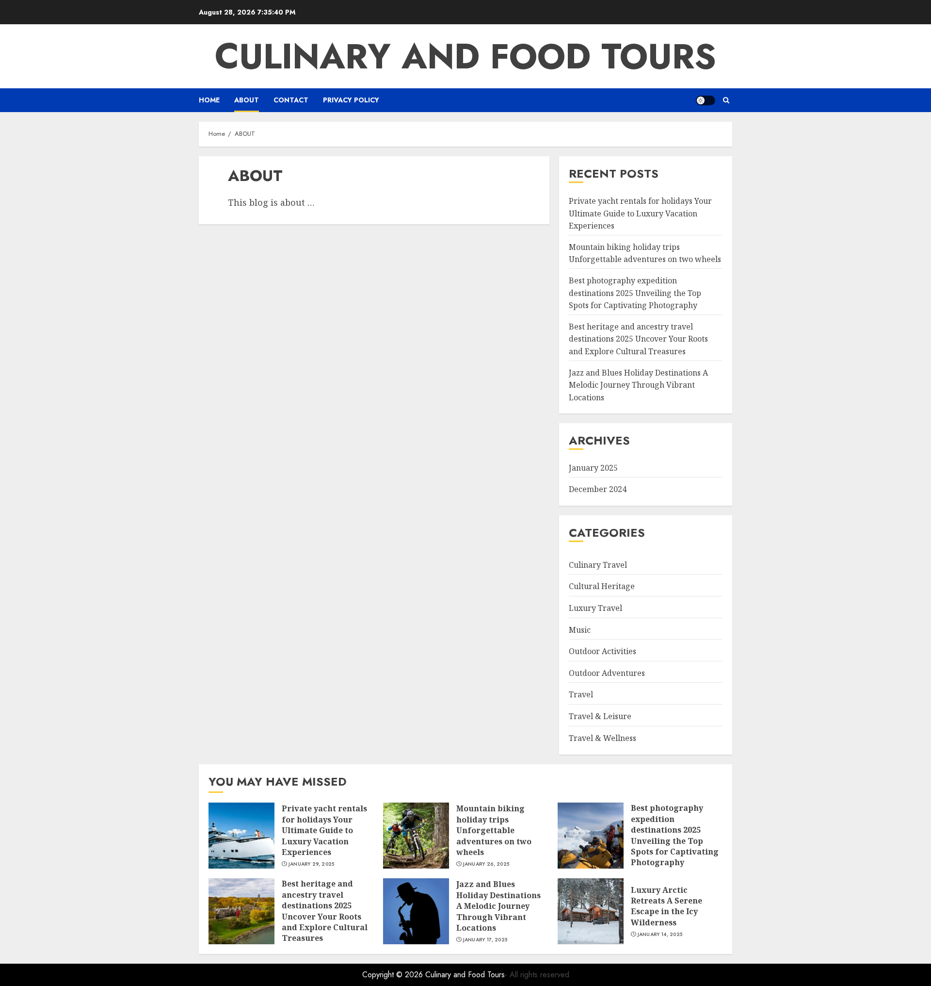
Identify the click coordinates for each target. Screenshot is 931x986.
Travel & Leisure (600, 716)
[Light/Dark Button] (705, 100)
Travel (581, 694)
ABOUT (246, 100)
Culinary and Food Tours (465, 56)
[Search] (726, 100)
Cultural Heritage (602, 586)
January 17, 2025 (485, 940)
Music (580, 629)
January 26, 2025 (486, 864)
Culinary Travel (598, 564)
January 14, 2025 (660, 934)
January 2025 (593, 467)
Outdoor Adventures (607, 673)
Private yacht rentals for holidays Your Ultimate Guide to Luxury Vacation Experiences (640, 213)
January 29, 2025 (312, 864)
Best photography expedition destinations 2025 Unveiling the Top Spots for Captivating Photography (635, 293)
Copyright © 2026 (393, 974)
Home (209, 100)
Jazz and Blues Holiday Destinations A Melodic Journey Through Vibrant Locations (638, 385)
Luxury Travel (595, 608)
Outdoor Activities (602, 651)
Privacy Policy (351, 100)
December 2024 (597, 489)
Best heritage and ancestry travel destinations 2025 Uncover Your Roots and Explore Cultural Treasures (638, 339)
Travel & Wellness (602, 738)
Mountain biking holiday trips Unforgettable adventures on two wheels (645, 253)
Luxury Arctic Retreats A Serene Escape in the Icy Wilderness (666, 906)
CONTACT (290, 100)
